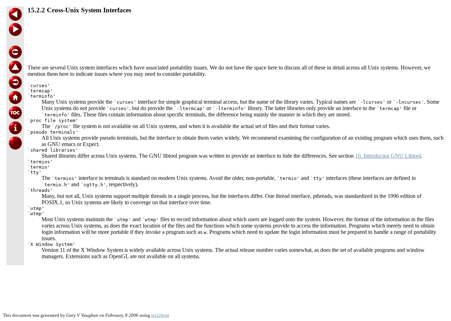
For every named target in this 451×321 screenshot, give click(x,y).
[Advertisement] (236, 37)
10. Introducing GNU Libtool (388, 156)
